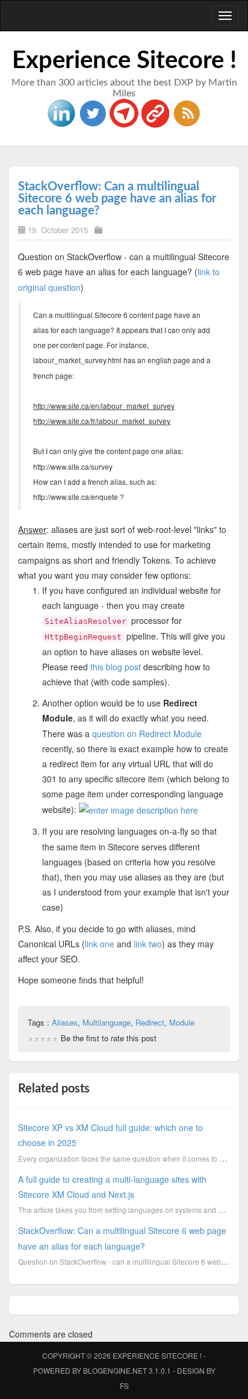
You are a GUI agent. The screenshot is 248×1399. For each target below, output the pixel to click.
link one (99, 944)
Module (181, 1022)
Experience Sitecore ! (124, 61)
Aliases (65, 1022)
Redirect (149, 1022)
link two (148, 944)
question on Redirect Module (147, 734)
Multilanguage (106, 1022)
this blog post (115, 667)
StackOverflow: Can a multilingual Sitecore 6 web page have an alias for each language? (117, 199)
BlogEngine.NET (115, 1370)
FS (124, 1385)
